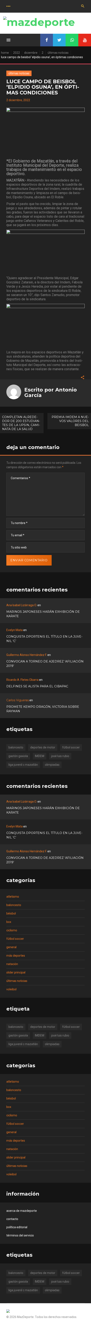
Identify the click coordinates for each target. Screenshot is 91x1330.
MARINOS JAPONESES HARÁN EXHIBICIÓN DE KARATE (43, 614)
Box (8, 922)
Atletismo (12, 896)
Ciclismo (11, 930)
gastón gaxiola (18, 756)
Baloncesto (13, 905)
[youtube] (84, 40)
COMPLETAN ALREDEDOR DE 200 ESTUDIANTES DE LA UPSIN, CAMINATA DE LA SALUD (21, 423)
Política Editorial (16, 1227)
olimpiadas (52, 764)
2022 (16, 52)
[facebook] (46, 40)
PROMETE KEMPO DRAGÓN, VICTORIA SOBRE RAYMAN (42, 709)
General (11, 947)
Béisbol (11, 913)
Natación (12, 964)
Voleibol (11, 989)
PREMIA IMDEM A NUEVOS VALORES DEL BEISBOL (70, 421)
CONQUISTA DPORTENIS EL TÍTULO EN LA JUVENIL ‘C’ (44, 639)
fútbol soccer (71, 747)
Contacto (12, 1219)
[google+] (72, 40)
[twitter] (59, 40)
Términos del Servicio (20, 1235)
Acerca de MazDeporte (21, 1210)
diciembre (30, 52)
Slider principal (15, 972)
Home (5, 52)
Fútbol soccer (15, 938)
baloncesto (15, 747)
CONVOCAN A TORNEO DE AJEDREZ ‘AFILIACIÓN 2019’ (45, 664)
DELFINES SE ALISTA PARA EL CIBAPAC (37, 686)
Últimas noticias (58, 52)
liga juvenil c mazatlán (23, 764)
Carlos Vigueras (17, 700)
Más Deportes (15, 955)
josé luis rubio (60, 756)
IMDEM (39, 756)
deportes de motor (42, 747)
